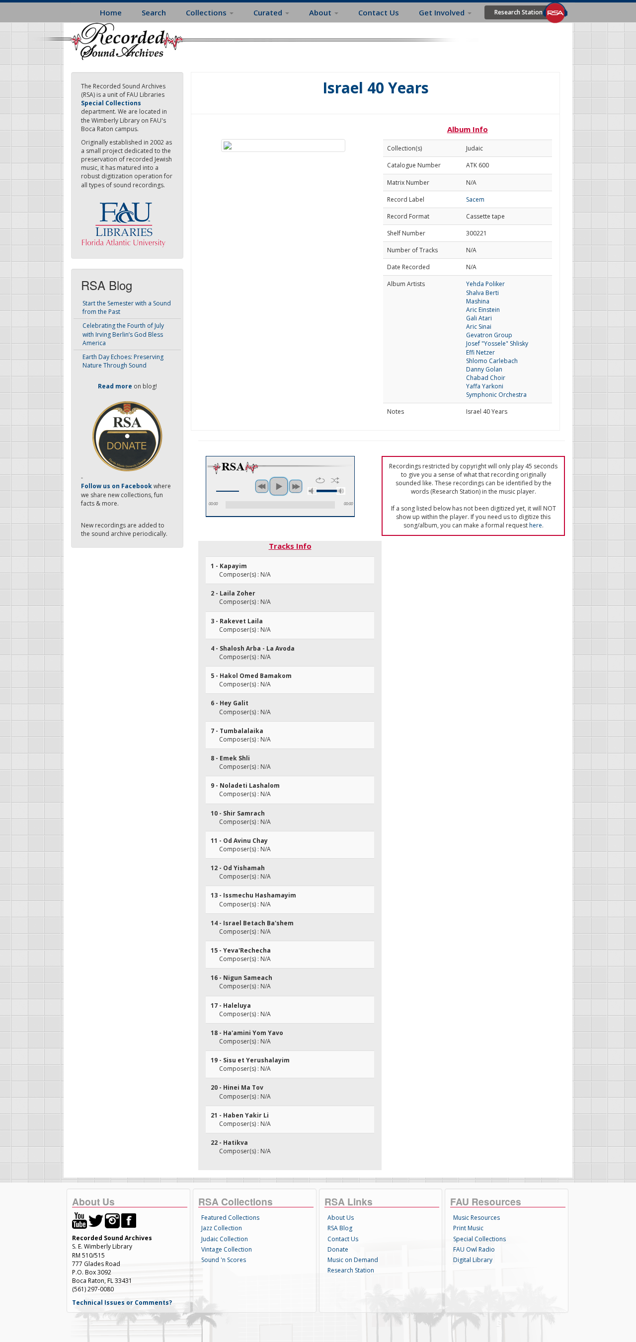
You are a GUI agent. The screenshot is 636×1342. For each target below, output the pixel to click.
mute (312, 491)
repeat (320, 480)
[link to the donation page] (127, 436)
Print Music (468, 1228)
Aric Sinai (478, 326)
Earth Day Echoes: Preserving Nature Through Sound (122, 361)
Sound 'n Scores (223, 1260)
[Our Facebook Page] (128, 1220)
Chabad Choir (485, 377)
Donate (337, 1249)
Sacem (475, 199)
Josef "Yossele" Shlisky (497, 343)
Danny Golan (484, 369)
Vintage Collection (226, 1249)
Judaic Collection (224, 1239)
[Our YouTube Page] (79, 1220)
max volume (340, 491)
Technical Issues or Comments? (122, 1302)
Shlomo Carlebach (492, 361)
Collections (207, 12)
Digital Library (472, 1260)
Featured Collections (230, 1217)
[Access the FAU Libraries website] (125, 221)
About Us (340, 1217)
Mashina (477, 301)
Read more (115, 386)
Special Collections (479, 1239)
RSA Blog (339, 1228)
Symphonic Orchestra (496, 394)
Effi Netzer (480, 352)
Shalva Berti (482, 293)
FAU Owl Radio (474, 1249)
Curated (268, 12)
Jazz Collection (221, 1228)
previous (262, 486)
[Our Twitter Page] (95, 1220)
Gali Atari (479, 318)
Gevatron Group (489, 335)
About (321, 12)
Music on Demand (352, 1260)
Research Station (518, 12)
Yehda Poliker (485, 284)
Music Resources (476, 1217)
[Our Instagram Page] (112, 1220)
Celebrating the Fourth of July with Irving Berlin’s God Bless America (123, 334)
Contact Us (378, 12)
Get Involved (443, 12)
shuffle (335, 480)
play (279, 486)
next (296, 486)
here (535, 525)
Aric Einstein (483, 309)
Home (111, 12)
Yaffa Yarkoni (484, 386)
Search (154, 12)
